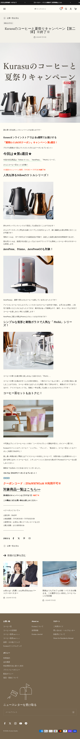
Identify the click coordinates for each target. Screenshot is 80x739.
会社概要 (6, 662)
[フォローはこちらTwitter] (10, 723)
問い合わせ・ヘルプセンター (64, 630)
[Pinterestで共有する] (24, 538)
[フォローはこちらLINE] (26, 723)
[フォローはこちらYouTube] (20, 723)
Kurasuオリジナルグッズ (12, 646)
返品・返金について (10, 678)
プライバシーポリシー (11, 670)
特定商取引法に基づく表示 (13, 666)
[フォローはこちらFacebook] (4, 723)
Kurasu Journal (37, 634)
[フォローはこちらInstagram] (15, 723)
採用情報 (35, 630)
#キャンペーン (8, 23)
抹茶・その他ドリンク (11, 642)
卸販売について (59, 634)
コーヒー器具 (11, 634)
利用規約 (6, 658)
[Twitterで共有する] (19, 538)
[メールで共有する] (30, 538)
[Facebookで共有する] (13, 538)
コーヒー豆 (7, 626)
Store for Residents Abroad (63, 638)
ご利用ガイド (58, 626)
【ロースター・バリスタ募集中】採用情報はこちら (42, 2)
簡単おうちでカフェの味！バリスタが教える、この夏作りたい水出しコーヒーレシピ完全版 (59, 593)
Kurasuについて (37, 626)
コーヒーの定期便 (10, 630)
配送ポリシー (8, 674)
